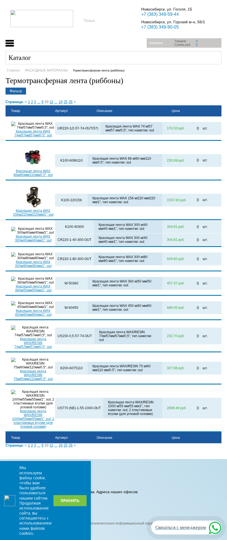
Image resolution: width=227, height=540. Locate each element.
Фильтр (16, 91)
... (38, 102)
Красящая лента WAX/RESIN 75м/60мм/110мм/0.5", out (33, 375)
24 (61, 102)
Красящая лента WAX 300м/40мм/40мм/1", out (33, 238)
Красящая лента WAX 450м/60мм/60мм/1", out (33, 313)
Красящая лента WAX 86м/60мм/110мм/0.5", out (33, 173)
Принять (70, 500)
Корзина (156, 43)
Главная (13, 70)
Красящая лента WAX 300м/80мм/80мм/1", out (33, 264)
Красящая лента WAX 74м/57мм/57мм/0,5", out (33, 133)
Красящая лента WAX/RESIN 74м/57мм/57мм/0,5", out (33, 343)
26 (71, 102)
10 (46, 102)
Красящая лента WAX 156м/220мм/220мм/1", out (33, 212)
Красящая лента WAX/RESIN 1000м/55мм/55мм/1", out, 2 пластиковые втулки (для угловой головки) (33, 419)
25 (66, 102)
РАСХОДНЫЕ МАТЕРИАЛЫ (46, 70)
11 (51, 102)
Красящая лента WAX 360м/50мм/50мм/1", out (33, 288)
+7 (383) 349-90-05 (160, 27)
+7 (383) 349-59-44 (160, 14)
